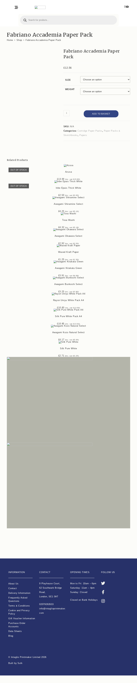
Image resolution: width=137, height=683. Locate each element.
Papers (83, 135)
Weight (70, 89)
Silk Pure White (68, 348)
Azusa (68, 172)
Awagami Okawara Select (69, 236)
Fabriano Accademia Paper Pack (43, 40)
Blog (10, 636)
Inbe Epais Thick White (68, 188)
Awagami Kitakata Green (68, 268)
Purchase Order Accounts (16, 625)
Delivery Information (19, 593)
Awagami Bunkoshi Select (68, 284)
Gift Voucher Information (21, 618)
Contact (12, 588)
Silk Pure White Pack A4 (68, 316)
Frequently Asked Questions (17, 599)
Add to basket (101, 114)
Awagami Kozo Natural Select (68, 332)
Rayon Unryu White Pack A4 (68, 300)
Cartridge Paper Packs (90, 131)
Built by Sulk (15, 663)
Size (68, 80)
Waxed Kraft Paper (68, 252)
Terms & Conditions (19, 605)
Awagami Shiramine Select (68, 204)
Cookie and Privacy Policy (19, 612)
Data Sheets (15, 631)
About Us (13, 583)
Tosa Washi (68, 220)
